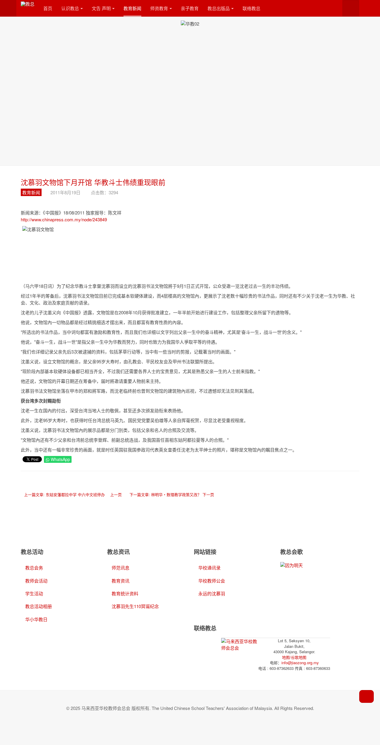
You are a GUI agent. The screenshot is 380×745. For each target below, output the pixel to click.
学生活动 (34, 593)
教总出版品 (219, 8)
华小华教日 (36, 619)
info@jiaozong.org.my (300, 662)
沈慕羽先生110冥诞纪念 (135, 606)
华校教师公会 (211, 580)
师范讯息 (120, 567)
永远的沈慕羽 (211, 593)
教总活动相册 (38, 606)
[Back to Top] (366, 696)
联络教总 (251, 8)
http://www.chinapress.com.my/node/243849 (64, 219)
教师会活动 (36, 580)
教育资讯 (120, 580)
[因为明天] (291, 564)
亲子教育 (190, 8)
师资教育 (159, 8)
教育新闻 (132, 8)
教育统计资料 (125, 593)
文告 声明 (101, 8)
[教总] (27, 3)
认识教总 (70, 8)
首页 (47, 8)
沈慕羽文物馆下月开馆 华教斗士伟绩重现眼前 (93, 182)
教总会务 (34, 567)
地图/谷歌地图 (294, 657)
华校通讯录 (209, 567)
